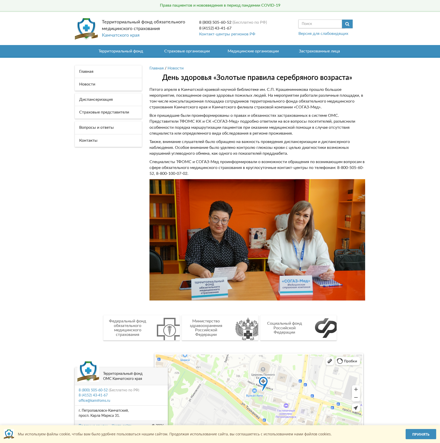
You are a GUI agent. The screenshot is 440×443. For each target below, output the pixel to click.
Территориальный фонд (121, 51)
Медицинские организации (253, 51)
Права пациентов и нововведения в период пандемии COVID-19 (220, 5)
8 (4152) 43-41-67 (215, 28)
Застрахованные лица (319, 51)
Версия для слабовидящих (323, 34)
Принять (421, 434)
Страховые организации (187, 51)
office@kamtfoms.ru (94, 401)
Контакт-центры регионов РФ (227, 34)
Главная (156, 68)
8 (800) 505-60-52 (215, 22)
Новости (176, 68)
